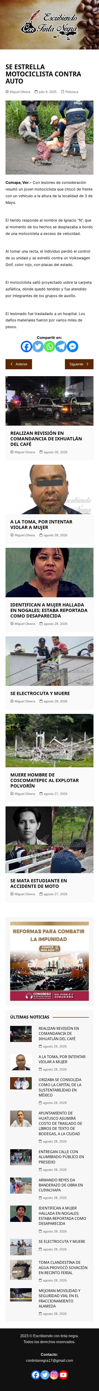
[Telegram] (61, 346)
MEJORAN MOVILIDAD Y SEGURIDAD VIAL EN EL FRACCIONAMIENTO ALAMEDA (59, 1298)
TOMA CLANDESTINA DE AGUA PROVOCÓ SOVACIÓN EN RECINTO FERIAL (63, 1267)
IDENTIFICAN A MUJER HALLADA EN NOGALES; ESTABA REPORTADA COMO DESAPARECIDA (48, 610)
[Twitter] (38, 346)
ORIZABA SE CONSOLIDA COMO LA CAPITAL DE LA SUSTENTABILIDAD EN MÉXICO (60, 1087)
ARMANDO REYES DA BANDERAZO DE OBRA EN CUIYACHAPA (61, 1185)
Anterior (21, 364)
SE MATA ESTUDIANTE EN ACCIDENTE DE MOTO (38, 883)
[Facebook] (26, 346)
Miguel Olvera (20, 92)
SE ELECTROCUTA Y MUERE (40, 693)
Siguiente (76, 364)
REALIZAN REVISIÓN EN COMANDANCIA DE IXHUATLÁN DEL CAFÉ (46, 438)
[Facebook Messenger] (72, 346)
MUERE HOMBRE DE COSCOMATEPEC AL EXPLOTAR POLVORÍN (44, 780)
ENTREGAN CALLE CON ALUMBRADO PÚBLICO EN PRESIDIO (61, 1157)
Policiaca (71, 92)
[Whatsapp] (49, 346)
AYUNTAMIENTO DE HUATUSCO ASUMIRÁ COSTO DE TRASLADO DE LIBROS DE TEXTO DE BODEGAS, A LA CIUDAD (60, 1123)
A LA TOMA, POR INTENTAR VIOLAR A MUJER (41, 524)
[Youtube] (63, 1374)
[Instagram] (54, 1374)
